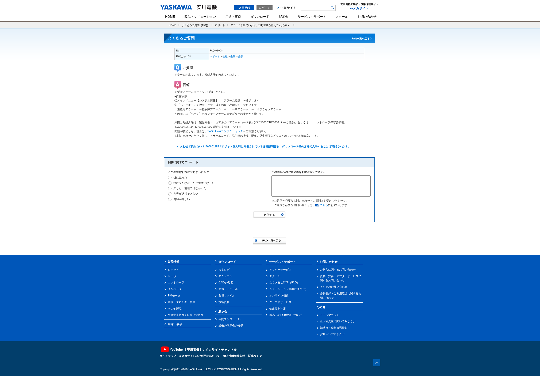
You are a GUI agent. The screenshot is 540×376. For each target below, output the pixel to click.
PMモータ (174, 295)
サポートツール (228, 289)
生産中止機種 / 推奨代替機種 (185, 315)
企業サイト (288, 7)
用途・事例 (233, 16)
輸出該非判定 (277, 308)
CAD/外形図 (226, 282)
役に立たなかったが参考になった (194, 183)
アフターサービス (280, 269)
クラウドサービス (280, 302)
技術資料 (224, 302)
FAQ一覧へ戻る (361, 38)
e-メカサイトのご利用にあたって (199, 355)
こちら (324, 205)
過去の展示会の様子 (231, 325)
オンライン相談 (279, 295)
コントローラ (176, 282)
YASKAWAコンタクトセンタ (225, 131)
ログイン (264, 7)
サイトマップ (168, 355)
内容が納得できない (185, 193)
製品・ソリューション (200, 16)
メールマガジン (329, 315)
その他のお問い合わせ (333, 286)
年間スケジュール (229, 319)
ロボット (220, 25)
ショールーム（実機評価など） (288, 289)
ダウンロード (259, 16)
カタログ (224, 269)
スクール (341, 16)
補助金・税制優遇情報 (333, 327)
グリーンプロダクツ (332, 334)
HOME (170, 16)
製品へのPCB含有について (285, 315)
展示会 (283, 16)
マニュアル (225, 276)
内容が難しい (181, 199)
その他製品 (175, 308)
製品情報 (174, 261)
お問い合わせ (367, 16)
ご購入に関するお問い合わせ (338, 269)
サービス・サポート (312, 16)
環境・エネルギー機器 (181, 302)
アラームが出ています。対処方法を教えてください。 (261, 25)
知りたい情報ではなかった (189, 188)
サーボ (172, 276)
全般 (225, 56)
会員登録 (244, 7)
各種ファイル (227, 295)
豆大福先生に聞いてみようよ (338, 321)
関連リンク (255, 355)
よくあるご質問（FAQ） (195, 25)
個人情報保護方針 (234, 355)
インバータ (175, 289)
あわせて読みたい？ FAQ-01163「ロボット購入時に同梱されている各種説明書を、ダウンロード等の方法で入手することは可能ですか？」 (265, 146)
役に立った (180, 177)
